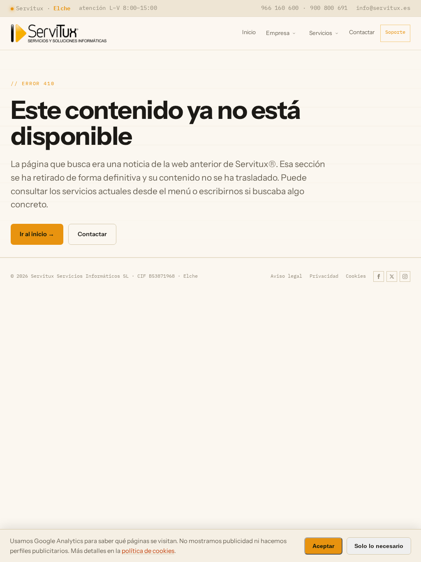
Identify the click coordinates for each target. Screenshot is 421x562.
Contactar (362, 32)
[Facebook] (378, 276)
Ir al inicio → (37, 234)
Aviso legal (286, 276)
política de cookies (148, 551)
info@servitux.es (383, 8)
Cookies (356, 276)
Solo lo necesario (378, 546)
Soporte (395, 32)
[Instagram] (405, 276)
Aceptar (323, 546)
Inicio (249, 32)
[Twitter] (391, 276)
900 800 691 (328, 8)
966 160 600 (279, 8)
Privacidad (324, 276)
